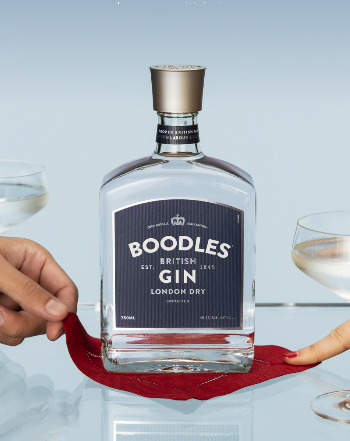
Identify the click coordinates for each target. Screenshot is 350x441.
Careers (212, 3)
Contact (221, 3)
